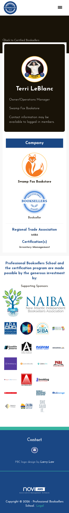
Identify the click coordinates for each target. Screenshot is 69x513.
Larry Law (47, 462)
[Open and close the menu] (42, 7)
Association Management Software (34, 492)
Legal (40, 505)
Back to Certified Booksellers (21, 40)
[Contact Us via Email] (34, 450)
